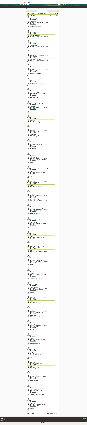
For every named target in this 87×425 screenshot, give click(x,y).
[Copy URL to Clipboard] (57, 13)
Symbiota (44, 422)
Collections (30, 8)
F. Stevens (35, 30)
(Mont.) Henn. (35, 194)
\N (33, 106)
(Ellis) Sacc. (35, 26)
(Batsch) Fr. (35, 176)
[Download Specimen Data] (55, 13)
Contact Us (59, 4)
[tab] (31, 11)
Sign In (65, 4)
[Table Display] (53, 13)
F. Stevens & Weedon (36, 68)
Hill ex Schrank (33, 222)
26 (31, 15)
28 (33, 15)
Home (27, 8)
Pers (34, 287)
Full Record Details (33, 19)
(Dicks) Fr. (35, 213)
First (28, 15)
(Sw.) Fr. (34, 380)
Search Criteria (35, 8)
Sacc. (33, 45)
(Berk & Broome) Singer (37, 208)
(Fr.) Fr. (32, 366)
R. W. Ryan (35, 40)
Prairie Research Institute (3, 418)
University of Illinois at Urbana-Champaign (24, 2)
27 (32, 15)
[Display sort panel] (51, 13)
